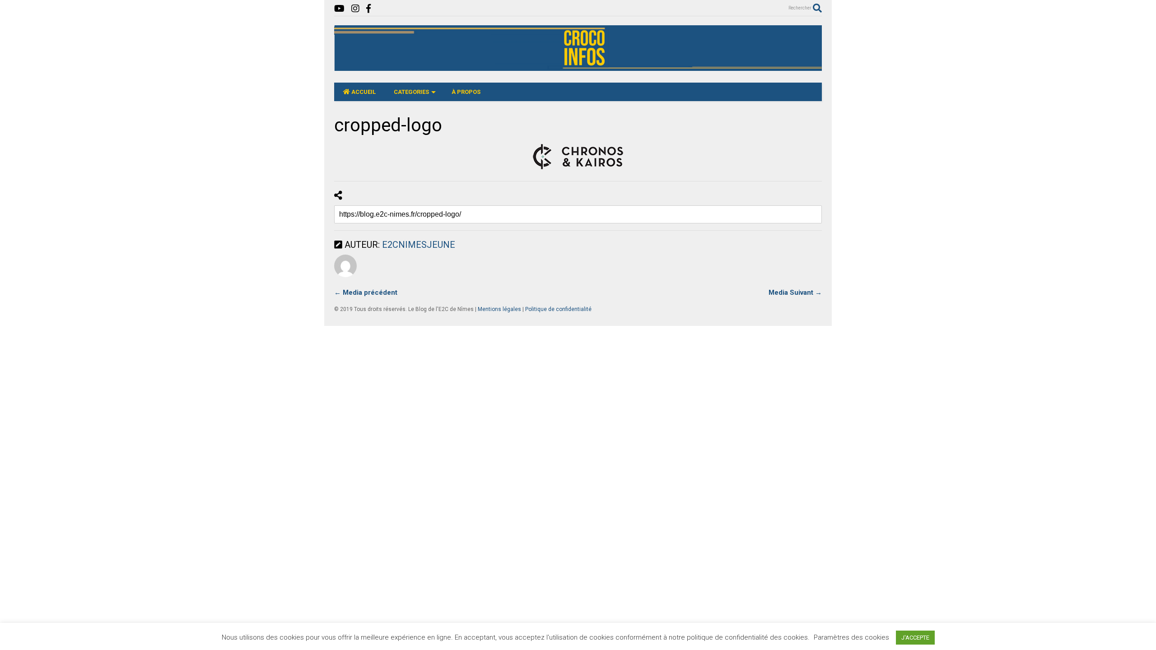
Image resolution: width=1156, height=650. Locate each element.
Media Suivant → (795, 292)
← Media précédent (365, 292)
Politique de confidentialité (558, 309)
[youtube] (339, 9)
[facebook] (368, 9)
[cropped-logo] (578, 156)
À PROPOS (466, 91)
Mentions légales (499, 309)
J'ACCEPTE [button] (915, 637)
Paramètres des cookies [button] (851, 637)
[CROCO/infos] (578, 67)
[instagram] (355, 9)
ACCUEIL (363, 91)
